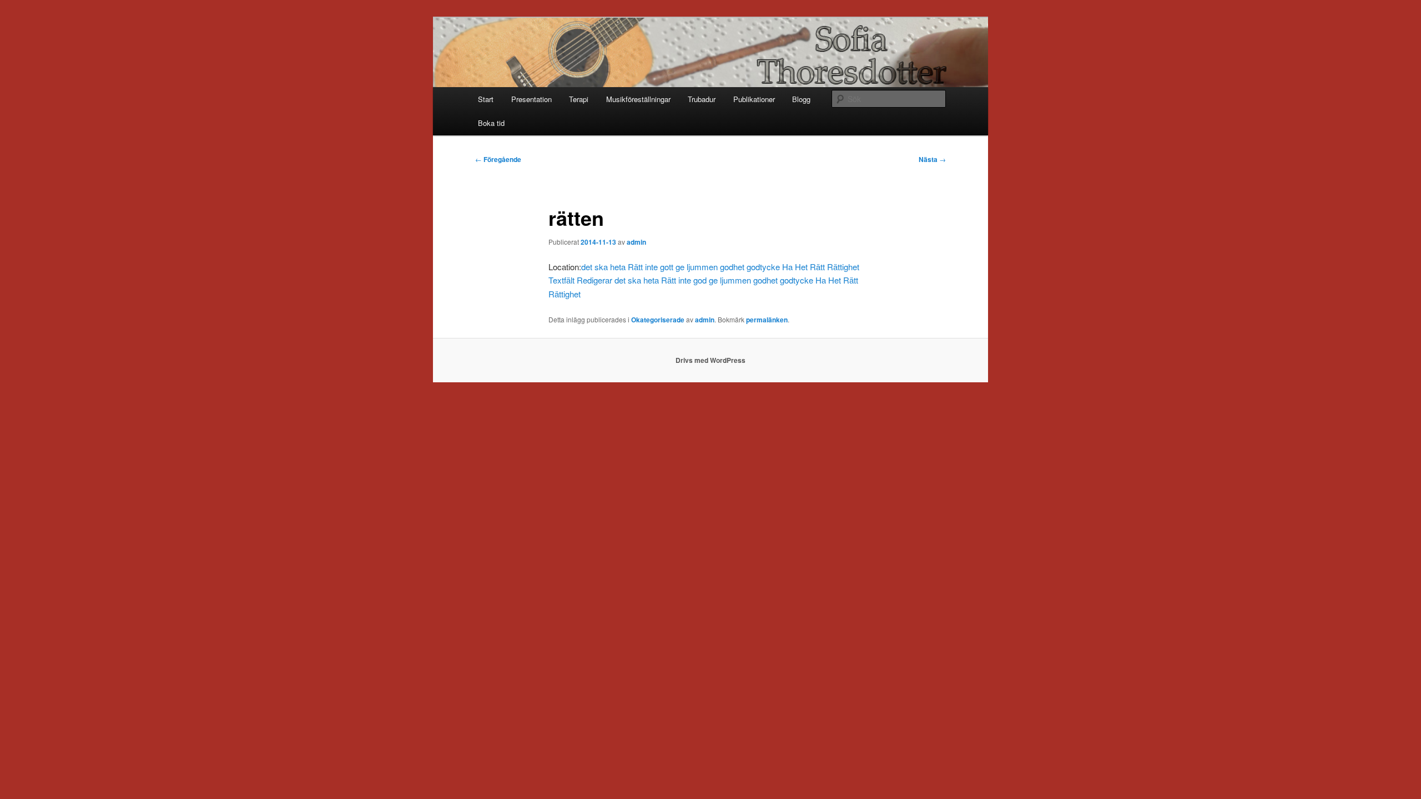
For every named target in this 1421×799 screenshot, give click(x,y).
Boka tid (491, 123)
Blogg (801, 99)
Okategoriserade (657, 320)
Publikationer (754, 99)
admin (636, 242)
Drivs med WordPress (710, 360)
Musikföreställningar (638, 99)
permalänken (767, 320)
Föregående (498, 159)
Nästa (932, 159)
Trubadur (701, 99)
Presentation (531, 99)
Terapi (578, 99)
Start (485, 99)
